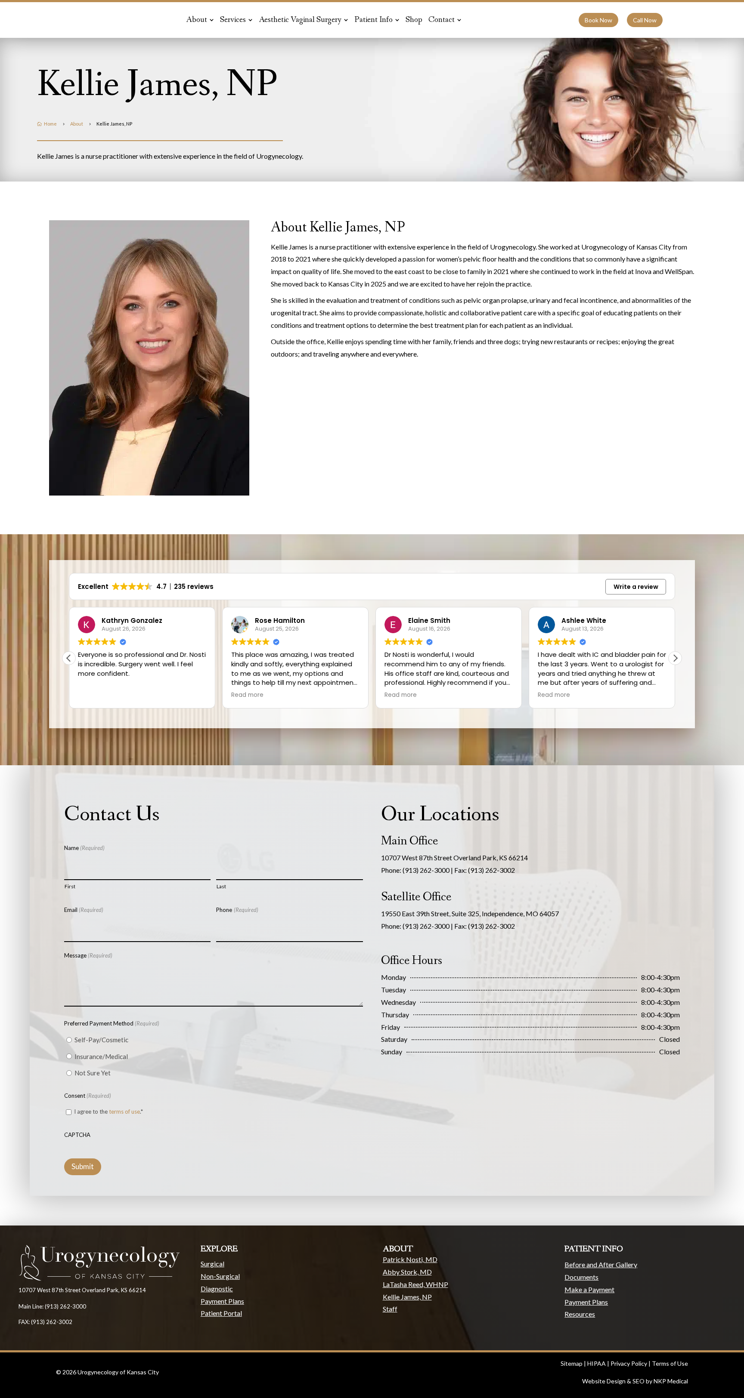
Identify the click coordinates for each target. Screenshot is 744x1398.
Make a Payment (589, 1289)
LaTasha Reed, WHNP (415, 1284)
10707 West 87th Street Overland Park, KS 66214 (454, 857)
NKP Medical (671, 1381)
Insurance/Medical (101, 1056)
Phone (237, 909)
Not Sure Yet (92, 1073)
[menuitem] (200, 20)
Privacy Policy (629, 1363)
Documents (581, 1277)
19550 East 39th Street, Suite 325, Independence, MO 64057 (470, 913)
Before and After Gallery (600, 1264)
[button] (675, 658)
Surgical (212, 1263)
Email (83, 909)
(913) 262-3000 (426, 870)
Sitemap (572, 1363)
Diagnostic (217, 1288)
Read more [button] (94, 695)
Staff (390, 1309)
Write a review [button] (636, 586)
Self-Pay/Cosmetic (101, 1040)
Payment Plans (222, 1301)
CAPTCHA (77, 1134)
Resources (579, 1314)
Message (88, 955)
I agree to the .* (108, 1111)
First (70, 886)
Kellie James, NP (407, 1297)
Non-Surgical (220, 1276)
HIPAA (596, 1363)
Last (221, 886)
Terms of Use (670, 1363)
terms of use (124, 1111)
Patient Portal (221, 1313)
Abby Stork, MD (407, 1272)
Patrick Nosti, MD (410, 1259)
